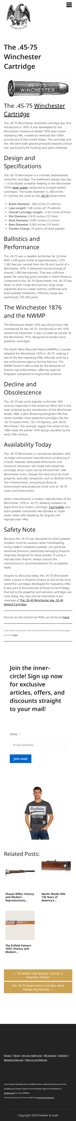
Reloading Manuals (13, 1059)
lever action (20, 187)
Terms (17, 1055)
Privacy (7, 1055)
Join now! (20, 759)
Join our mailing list (32, 1055)
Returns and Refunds (36, 1059)
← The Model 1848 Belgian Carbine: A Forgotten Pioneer (38, 975)
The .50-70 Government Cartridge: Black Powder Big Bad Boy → (38, 987)
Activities (62, 1055)
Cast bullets (56, 507)
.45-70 (45, 196)
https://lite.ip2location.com (45, 1098)
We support (50, 1055)
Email (14, 734)
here (66, 617)
